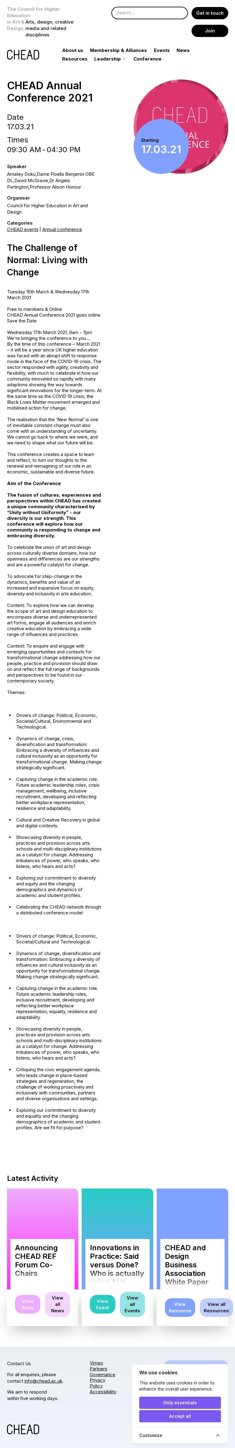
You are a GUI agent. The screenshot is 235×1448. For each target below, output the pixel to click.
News (183, 50)
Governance (102, 1374)
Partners (98, 1369)
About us (72, 50)
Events (162, 50)
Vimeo (96, 1363)
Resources (75, 59)
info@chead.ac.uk (43, 1381)
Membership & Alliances (118, 50)
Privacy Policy (97, 1383)
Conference (147, 59)
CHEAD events (23, 229)
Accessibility (103, 1392)
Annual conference (62, 229)
